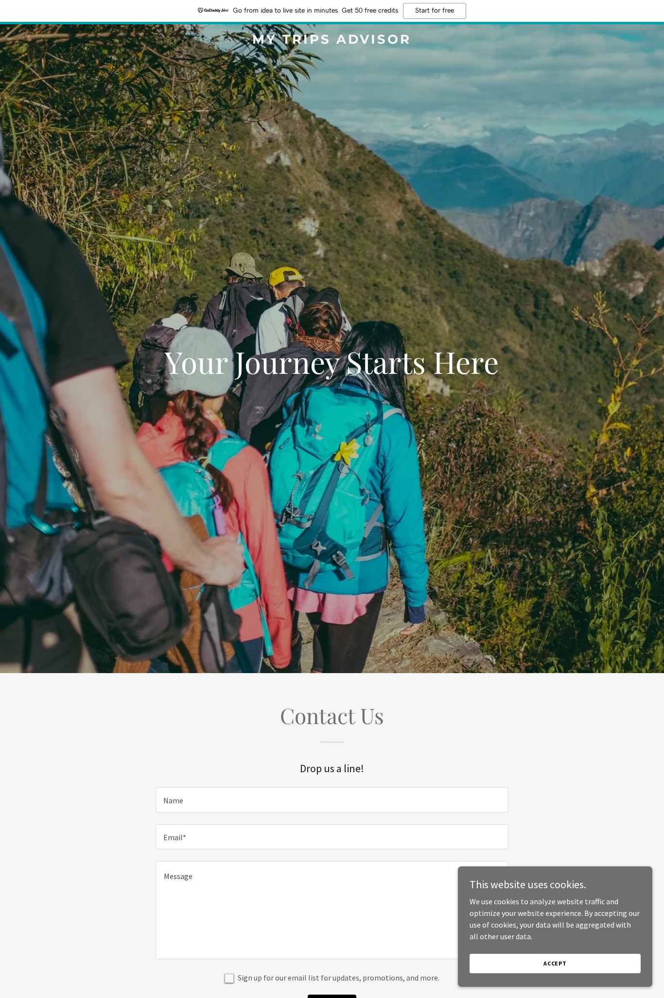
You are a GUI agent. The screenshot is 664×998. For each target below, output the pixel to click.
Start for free (434, 10)
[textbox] (332, 799)
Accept (555, 963)
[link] (332, 41)
